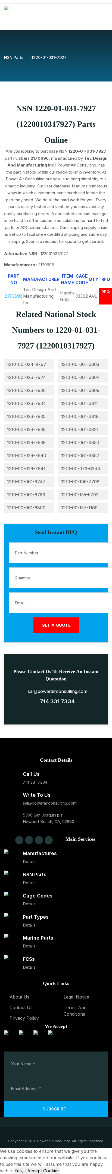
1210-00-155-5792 (79, 494)
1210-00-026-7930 (26, 390)
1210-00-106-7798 (80, 481)
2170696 (14, 296)
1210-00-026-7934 (26, 403)
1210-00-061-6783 (26, 494)
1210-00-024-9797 (26, 364)
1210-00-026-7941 (26, 468)
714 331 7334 (56, 701)
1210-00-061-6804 (80, 377)
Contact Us (21, 1007)
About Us (19, 997)
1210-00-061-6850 (80, 442)
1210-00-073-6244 (80, 468)
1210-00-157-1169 (79, 507)
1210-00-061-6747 (26, 481)
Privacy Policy (24, 1018)
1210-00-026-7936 (26, 429)
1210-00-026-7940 (26, 455)
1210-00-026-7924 (26, 377)
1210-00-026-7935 (26, 416)
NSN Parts (13, 57)
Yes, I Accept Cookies (37, 1170)
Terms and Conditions (75, 1011)
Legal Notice (76, 997)
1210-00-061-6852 (80, 455)
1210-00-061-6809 (80, 390)
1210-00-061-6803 (80, 364)
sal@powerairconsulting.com (56, 691)
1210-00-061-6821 (79, 429)
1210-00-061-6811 (79, 403)
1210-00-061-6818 (80, 416)
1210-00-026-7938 (26, 442)
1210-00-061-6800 (26, 507)
